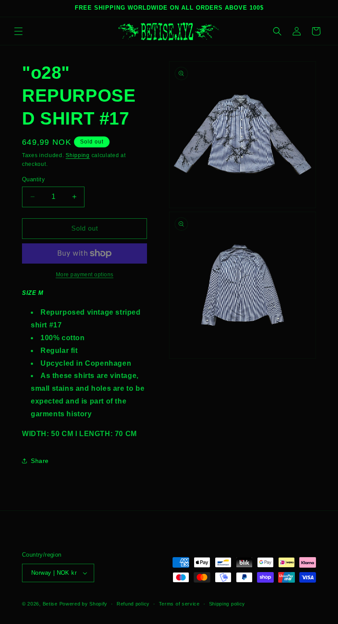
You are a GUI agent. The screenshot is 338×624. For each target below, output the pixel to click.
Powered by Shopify (83, 603)
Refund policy (133, 603)
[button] (18, 31)
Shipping (78, 155)
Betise (50, 603)
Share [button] (40, 460)
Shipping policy (227, 603)
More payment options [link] (85, 275)
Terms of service (179, 603)
